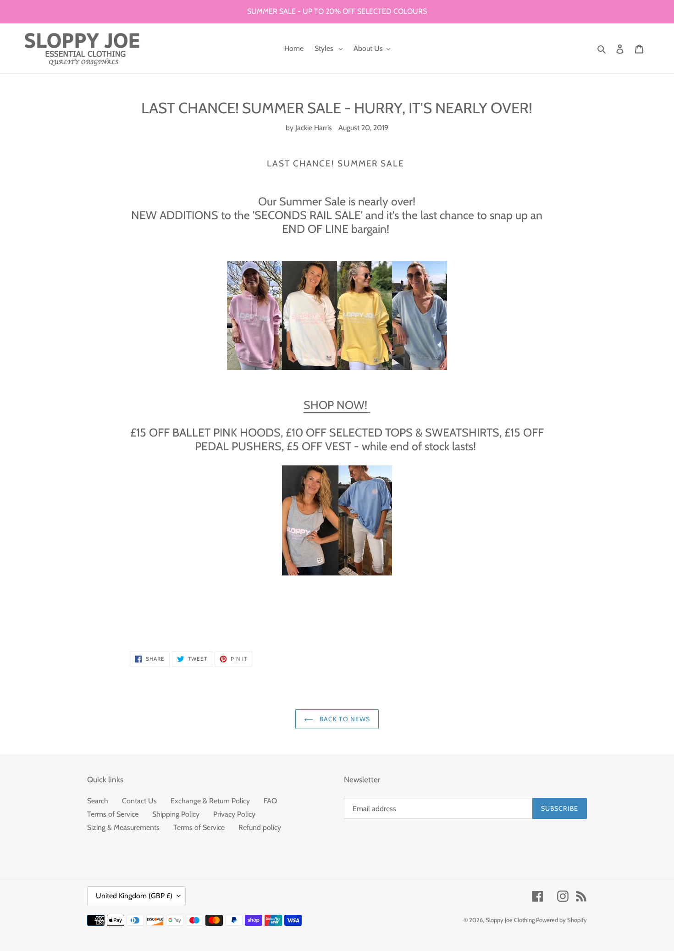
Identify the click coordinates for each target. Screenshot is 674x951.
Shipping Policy (175, 814)
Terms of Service (112, 814)
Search (97, 800)
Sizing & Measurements (123, 827)
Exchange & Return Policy (210, 800)
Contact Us (139, 800)
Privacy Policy (234, 814)
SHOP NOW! (337, 405)
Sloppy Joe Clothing (511, 919)
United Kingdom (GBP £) (134, 895)
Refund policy (259, 827)
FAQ (270, 800)
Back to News (344, 719)
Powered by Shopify (561, 919)
